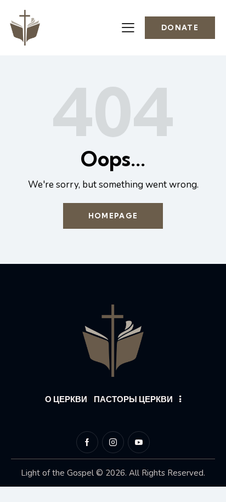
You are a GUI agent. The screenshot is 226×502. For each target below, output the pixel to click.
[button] (128, 27)
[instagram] (113, 442)
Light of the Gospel (57, 472)
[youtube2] (139, 442)
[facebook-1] (87, 442)
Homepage (113, 215)
